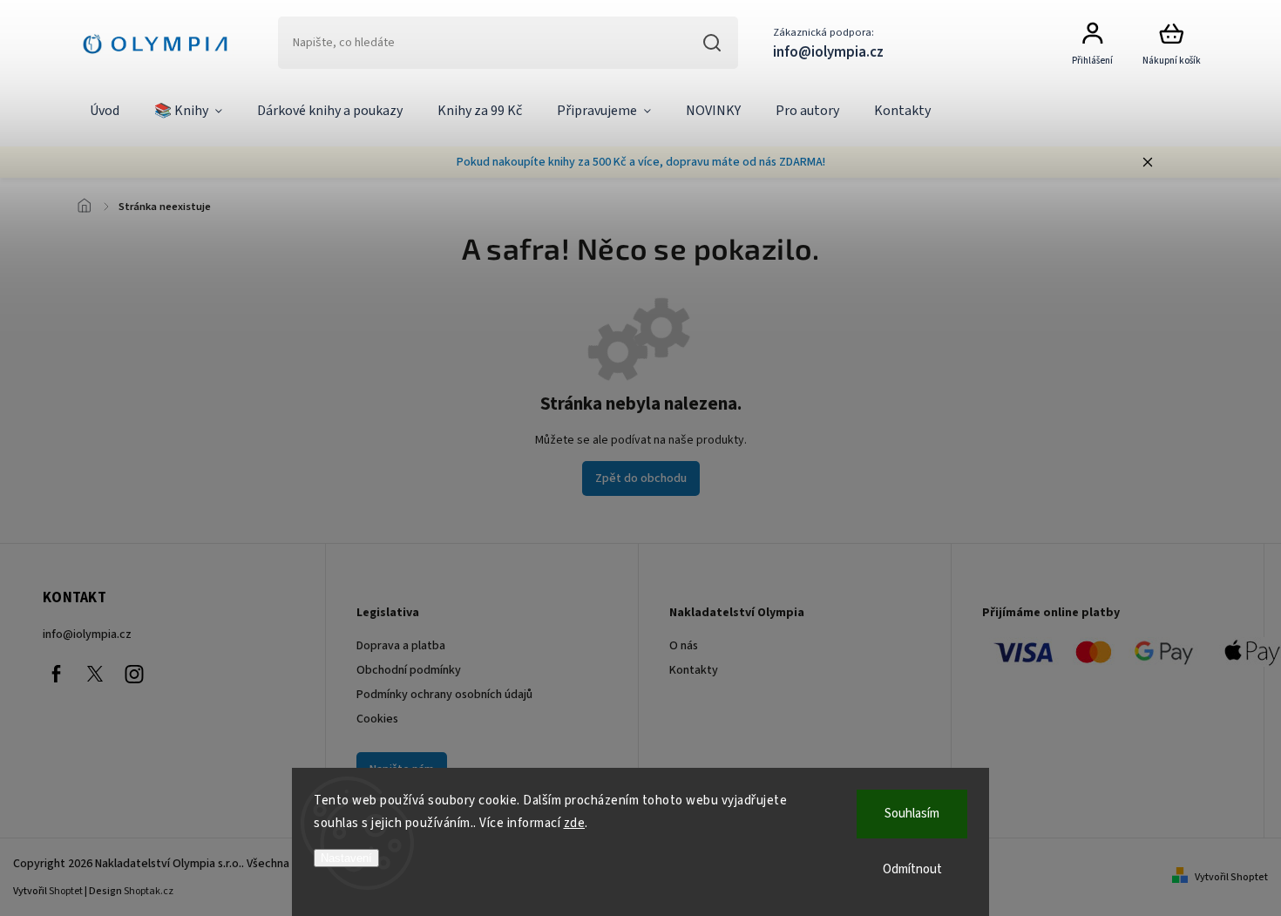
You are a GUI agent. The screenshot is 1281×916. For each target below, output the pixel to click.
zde (575, 823)
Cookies (377, 719)
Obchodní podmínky (408, 670)
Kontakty (693, 670)
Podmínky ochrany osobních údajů (444, 694)
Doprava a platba (400, 646)
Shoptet (66, 891)
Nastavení (346, 858)
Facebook (56, 674)
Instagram (134, 674)
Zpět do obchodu (641, 478)
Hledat (711, 42)
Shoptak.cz (148, 891)
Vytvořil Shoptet (1231, 877)
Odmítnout (912, 869)
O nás (683, 646)
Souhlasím (911, 813)
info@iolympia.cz (87, 634)
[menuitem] (105, 111)
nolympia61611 (95, 674)
